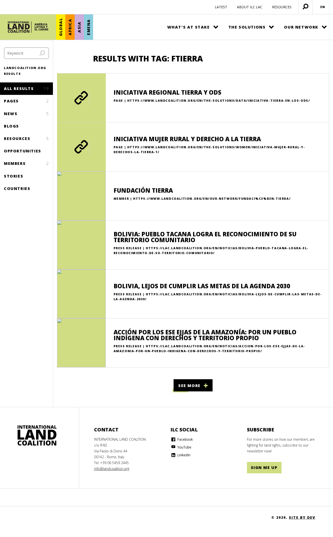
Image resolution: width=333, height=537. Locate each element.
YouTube (183, 447)
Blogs (11, 126)
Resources (26, 138)
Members (26, 163)
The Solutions (247, 27)
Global (60, 27)
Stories (13, 176)
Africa (70, 27)
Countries (17, 188)
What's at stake (188, 27)
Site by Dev (302, 517)
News (26, 113)
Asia (79, 26)
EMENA (88, 27)
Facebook (184, 439)
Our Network (301, 27)
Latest (221, 7)
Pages (26, 101)
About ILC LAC (249, 7)
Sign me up (264, 467)
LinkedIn (183, 455)
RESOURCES (282, 7)
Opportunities (22, 151)
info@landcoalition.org (111, 468)
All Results (26, 88)
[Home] (28, 27)
